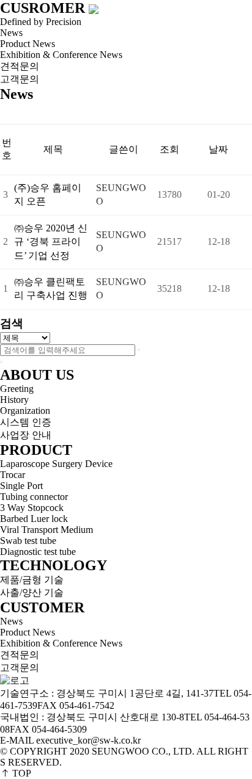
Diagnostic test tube (38, 551)
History (14, 399)
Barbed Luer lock (34, 518)
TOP (20, 773)
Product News (27, 632)
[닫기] (1, 362)
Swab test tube (28, 540)
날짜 (218, 149)
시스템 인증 (25, 422)
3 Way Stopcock (32, 507)
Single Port (21, 485)
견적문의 (19, 66)
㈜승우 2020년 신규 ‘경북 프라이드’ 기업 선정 (50, 242)
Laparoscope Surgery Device (56, 463)
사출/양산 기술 (32, 592)
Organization (25, 410)
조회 (169, 149)
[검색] (139, 350)
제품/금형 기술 (32, 579)
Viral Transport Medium (46, 529)
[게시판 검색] (6, 113)
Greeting (17, 388)
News (11, 621)
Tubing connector (34, 496)
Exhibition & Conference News (61, 54)
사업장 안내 (25, 435)
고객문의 (19, 79)
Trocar (12, 474)
